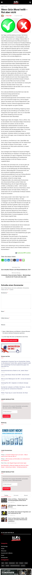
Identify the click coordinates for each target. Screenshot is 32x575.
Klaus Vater (9, 15)
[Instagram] (20, 260)
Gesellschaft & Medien (7, 553)
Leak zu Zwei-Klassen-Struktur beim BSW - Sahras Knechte (15, 374)
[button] (2, 572)
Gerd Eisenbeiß (4, 465)
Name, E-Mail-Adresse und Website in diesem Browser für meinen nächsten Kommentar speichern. (16, 332)
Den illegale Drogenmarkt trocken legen (17, 463)
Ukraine (23, 565)
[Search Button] (30, 2)
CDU (6, 563)
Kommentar (4, 292)
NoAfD (7, 565)
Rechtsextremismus (15, 565)
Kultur (2, 555)
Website (3, 324)
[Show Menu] (2, 2)
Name (3, 311)
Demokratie (11, 563)
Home (2, 6)
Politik (6, 6)
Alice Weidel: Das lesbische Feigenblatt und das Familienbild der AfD (19, 512)
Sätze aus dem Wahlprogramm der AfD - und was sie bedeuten (16, 378)
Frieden (21, 563)
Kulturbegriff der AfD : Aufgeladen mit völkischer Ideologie (14, 383)
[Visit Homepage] (16, 2)
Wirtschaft (3, 551)
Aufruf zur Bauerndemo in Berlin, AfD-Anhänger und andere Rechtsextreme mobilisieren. (17, 519)
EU (17, 563)
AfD (2, 563)
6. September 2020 (18, 15)
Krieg (26, 563)
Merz (3, 565)
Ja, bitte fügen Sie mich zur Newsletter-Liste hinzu (15, 336)
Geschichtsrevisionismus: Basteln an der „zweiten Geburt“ (14, 370)
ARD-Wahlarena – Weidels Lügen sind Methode (17, 506)
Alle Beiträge (4, 546)
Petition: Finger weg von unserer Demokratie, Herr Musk (14, 392)
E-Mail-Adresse (5, 318)
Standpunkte (4, 557)
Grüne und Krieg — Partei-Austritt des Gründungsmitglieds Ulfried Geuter (17, 499)
